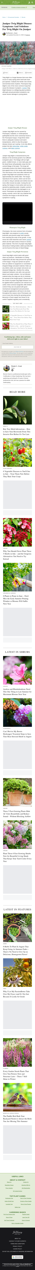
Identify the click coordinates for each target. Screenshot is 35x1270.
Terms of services (20, 351)
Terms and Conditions (17, 1243)
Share (6, 72)
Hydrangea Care (9, 1198)
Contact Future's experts (17, 1241)
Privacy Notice (13, 353)
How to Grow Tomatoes (25, 1198)
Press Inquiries (9, 1188)
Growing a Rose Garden (26, 1201)
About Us (9, 1182)
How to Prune (9, 1217)
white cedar (24, 146)
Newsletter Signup (9, 1185)
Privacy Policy (17, 1246)
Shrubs (23, 17)
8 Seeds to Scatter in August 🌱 (19, 7)
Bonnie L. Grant (12, 33)
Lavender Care (9, 1204)
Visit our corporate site (25, 1264)
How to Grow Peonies (26, 1204)
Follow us (21, 72)
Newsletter (29, 72)
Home (4, 17)
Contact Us (25, 1182)
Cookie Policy (17, 1249)
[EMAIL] (12, 370)
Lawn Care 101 (25, 1217)
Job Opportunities (26, 1188)
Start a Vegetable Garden (17, 1223)
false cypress (15, 148)
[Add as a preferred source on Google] (17, 1257)
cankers (29, 239)
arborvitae (16, 146)
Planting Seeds (25, 1214)
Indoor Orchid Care (9, 1201)
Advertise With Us (26, 1185)
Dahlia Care (17, 1207)
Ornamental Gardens (13, 17)
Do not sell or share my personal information (17, 1251)
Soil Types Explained (9, 1220)
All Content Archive (17, 1191)
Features (27, 35)
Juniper (24, 88)
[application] (17, 212)
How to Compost (26, 1220)
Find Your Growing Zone (9, 1214)
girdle (22, 233)
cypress (4, 148)
